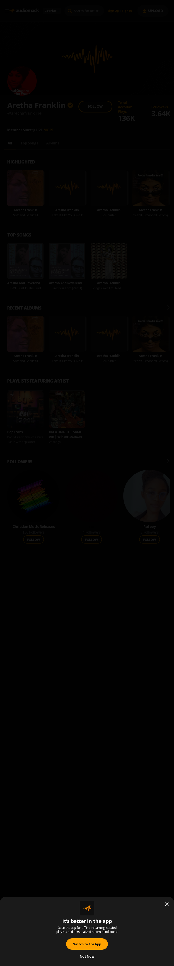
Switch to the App (87, 944)
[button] (87, 483)
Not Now (87, 956)
